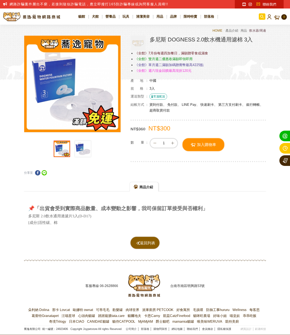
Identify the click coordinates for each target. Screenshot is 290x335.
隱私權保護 (224, 329)
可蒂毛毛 (103, 310)
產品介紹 (231, 30)
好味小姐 (220, 316)
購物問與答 (160, 329)
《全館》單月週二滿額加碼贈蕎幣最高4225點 (169, 65)
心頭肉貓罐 (86, 316)
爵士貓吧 (162, 321)
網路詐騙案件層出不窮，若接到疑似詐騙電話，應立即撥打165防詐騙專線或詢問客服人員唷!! (89, 4)
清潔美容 (143, 16)
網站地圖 (177, 329)
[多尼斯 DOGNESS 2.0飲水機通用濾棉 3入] (138, 42)
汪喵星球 (68, 316)
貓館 (81, 16)
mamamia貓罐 (183, 321)
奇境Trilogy (57, 321)
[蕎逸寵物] (32, 16)
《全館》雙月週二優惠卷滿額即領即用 (164, 59)
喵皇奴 (235, 316)
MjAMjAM (145, 321)
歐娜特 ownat (83, 310)
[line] (44, 172)
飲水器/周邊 (257, 30)
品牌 (173, 16)
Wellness (239, 310)
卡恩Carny (152, 316)
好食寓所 (183, 310)
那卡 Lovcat (61, 310)
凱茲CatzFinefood (176, 316)
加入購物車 (206, 145)
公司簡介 (131, 329)
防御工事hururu (217, 310)
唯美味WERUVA (209, 321)
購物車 (284, 16)
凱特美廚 (232, 321)
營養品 (111, 16)
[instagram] (250, 4)
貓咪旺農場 (201, 316)
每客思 (254, 310)
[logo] (144, 286)
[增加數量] (172, 143)
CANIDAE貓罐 (98, 321)
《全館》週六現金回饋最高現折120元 (163, 70)
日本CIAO (76, 321)
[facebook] (37, 172)
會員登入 (268, 16)
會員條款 (207, 329)
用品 (159, 16)
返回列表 (147, 243)
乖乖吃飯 (249, 316)
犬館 (95, 16)
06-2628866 (109, 286)
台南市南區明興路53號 (187, 286)
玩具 (125, 16)
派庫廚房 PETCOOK (157, 310)
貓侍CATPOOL (123, 321)
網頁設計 (246, 329)
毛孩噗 (198, 310)
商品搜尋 (262, 16)
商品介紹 (146, 187)
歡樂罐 (118, 310)
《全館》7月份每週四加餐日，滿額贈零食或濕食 (171, 53)
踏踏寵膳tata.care (111, 316)
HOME (218, 30)
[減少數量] (154, 143)
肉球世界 (132, 310)
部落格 (209, 16)
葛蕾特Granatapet (45, 316)
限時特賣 (190, 16)
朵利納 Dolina (38, 310)
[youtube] (244, 4)
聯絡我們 (269, 4)
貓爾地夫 (134, 316)
